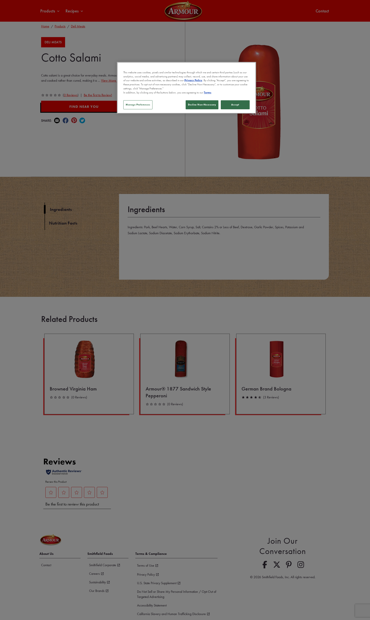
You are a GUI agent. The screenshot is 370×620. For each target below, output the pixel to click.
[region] (186, 87)
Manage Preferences (138, 104)
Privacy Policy (193, 80)
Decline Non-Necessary (202, 104)
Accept (235, 104)
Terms (207, 93)
